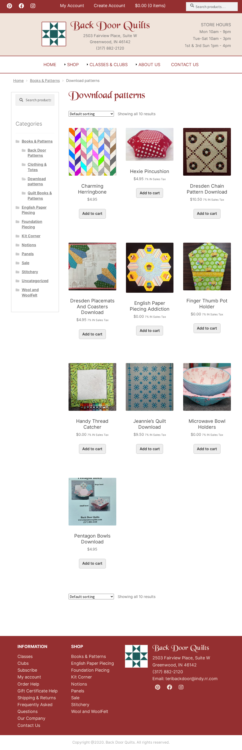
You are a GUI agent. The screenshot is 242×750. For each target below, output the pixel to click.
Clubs (23, 663)
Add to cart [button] (92, 213)
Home (18, 80)
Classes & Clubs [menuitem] (109, 64)
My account (29, 676)
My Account (72, 5)
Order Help (28, 684)
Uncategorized (35, 281)
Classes (25, 656)
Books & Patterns (45, 80)
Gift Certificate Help (37, 690)
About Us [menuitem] (149, 64)
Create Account (109, 5)
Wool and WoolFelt (89, 711)
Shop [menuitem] (73, 64)
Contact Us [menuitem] (185, 64)
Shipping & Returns (36, 697)
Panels (28, 254)
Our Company (31, 718)
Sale (25, 263)
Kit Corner (31, 236)
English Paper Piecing (92, 663)
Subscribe (27, 670)
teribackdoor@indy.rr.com (191, 678)
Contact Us (28, 725)
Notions (29, 245)
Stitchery (30, 272)
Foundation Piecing (90, 670)
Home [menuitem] (49, 64)
